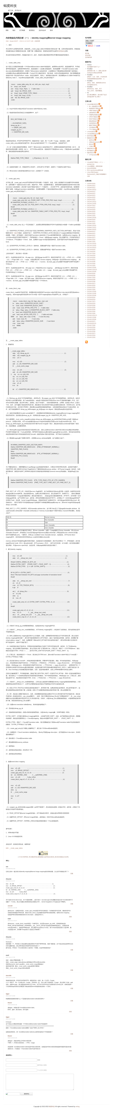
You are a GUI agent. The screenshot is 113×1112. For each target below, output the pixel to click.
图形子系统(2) (93, 125)
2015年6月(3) (91, 303)
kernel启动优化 (91, 168)
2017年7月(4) (91, 253)
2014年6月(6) (91, 327)
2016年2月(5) (91, 287)
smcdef (10, 906)
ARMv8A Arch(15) (94, 142)
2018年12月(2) (91, 225)
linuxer (12, 41)
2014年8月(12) (91, 323)
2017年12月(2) (91, 243)
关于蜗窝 (22, 30)
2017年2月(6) (91, 263)
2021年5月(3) (91, 209)
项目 (13, 30)
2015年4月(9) (91, 307)
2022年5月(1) (91, 195)
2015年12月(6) (91, 291)
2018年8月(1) (91, 231)
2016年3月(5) (91, 285)
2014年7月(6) (91, 325)
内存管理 (37, 41)
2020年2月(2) (91, 213)
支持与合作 (42, 30)
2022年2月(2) (91, 199)
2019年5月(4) (91, 219)
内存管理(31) (93, 123)
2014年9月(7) (91, 321)
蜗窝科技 (10, 5)
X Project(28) (93, 155)
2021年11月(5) (91, 203)
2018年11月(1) (91, 227)
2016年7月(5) (91, 277)
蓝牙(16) (91, 140)
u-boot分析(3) (91, 131)
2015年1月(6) (91, 313)
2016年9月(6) (91, 273)
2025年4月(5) (91, 183)
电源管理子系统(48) (95, 108)
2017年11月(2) (91, 245)
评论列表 (87, 55)
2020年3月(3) (91, 211)
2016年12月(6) (91, 267)
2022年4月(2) (91, 197)
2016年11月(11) (92, 269)
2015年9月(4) (91, 297)
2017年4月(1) (91, 259)
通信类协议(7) (93, 121)
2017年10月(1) (91, 247)
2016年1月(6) (91, 289)
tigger (7, 994)
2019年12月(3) (91, 217)
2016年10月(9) (91, 271)
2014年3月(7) (91, 333)
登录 (51, 30)
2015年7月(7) (91, 301)
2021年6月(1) (91, 207)
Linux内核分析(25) (92, 104)
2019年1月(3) (91, 223)
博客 (7, 30)
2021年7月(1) (91, 205)
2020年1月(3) (91, 215)
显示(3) (91, 144)
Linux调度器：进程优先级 (94, 166)
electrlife (8, 975)
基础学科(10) (91, 148)
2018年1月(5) (91, 241)
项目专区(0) (90, 152)
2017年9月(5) (91, 249)
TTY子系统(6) (93, 129)
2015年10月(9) (91, 295)
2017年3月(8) (91, 261)
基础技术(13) (91, 138)
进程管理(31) (93, 112)
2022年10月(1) (91, 189)
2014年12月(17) (92, 315)
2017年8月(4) (91, 251)
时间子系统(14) (93, 119)
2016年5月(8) (91, 281)
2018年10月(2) (91, 229)
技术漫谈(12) (91, 150)
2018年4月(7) (91, 237)
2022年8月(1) (91, 191)
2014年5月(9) (91, 329)
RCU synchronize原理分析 (95, 170)
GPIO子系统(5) (93, 117)
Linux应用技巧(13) (92, 134)
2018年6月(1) (91, 233)
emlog (77, 1106)
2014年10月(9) (91, 319)
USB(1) (91, 146)
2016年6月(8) (91, 279)
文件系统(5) (92, 127)
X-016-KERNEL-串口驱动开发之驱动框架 (31, 857)
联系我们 (32, 30)
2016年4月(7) (91, 283)
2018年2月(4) (91, 239)
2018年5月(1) (91, 235)
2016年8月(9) (91, 275)
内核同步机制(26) (94, 115)
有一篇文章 (15, 233)
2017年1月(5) (91, 265)
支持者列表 (88, 57)
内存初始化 (61, 51)
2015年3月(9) (91, 309)
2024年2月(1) (91, 185)
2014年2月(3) (91, 335)
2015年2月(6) (91, 311)
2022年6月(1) (91, 193)
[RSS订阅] (86, 343)
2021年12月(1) (91, 201)
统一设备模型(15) (94, 106)
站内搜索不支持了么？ (93, 67)
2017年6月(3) (91, 255)
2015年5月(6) (91, 305)
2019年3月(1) (91, 221)
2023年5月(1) (91, 187)
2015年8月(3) (91, 299)
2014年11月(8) (91, 317)
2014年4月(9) (91, 331)
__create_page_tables (16, 848)
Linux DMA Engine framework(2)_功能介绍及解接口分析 (96, 174)
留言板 (87, 53)
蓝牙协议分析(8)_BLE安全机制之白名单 (56, 857)
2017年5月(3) (91, 257)
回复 (72, 873)
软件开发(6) (90, 136)
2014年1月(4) (91, 337)
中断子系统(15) (93, 110)
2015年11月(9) (91, 293)
